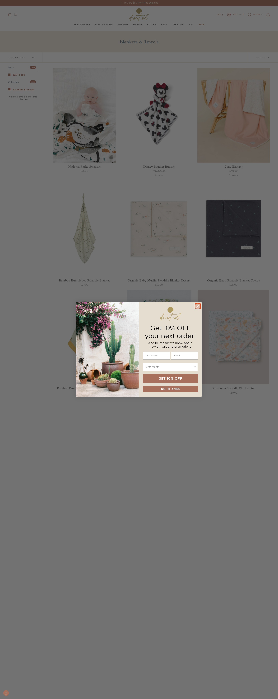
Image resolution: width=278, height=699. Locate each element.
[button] (6, 693)
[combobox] (169, 367)
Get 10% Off (170, 378)
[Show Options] (194, 367)
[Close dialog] (197, 306)
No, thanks (170, 389)
